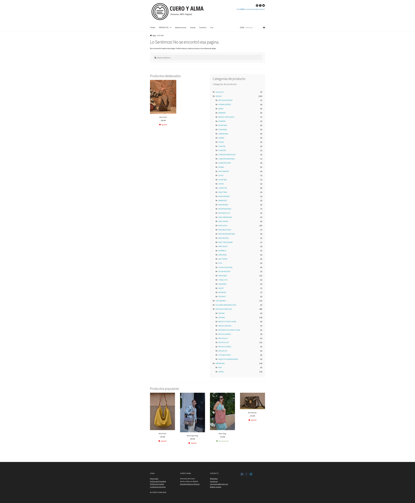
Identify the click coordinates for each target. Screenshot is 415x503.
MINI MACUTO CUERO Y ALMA (229, 330)
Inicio (154, 35)
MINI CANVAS (223, 221)
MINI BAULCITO (224, 213)
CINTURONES (221, 301)
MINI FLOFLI (222, 225)
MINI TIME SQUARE (225, 242)
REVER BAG (222, 276)
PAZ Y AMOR (222, 259)
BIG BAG (221, 313)
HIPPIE (221, 184)
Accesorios (219, 92)
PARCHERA (222, 255)
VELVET (221, 288)
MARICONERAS (224, 196)
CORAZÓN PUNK (224, 163)
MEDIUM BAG (223, 205)
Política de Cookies (157, 484)
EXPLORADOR (223, 171)
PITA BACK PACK (224, 355)
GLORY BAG (222, 180)
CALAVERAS (222, 129)
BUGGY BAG (222, 125)
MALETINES (222, 192)
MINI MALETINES (224, 230)
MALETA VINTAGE (224, 326)
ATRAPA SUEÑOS (224, 104)
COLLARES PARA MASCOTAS (226, 305)
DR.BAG (221, 167)
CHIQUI (221, 142)
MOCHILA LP (223, 338)
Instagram (214, 481)
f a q (211, 27)
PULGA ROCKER (224, 271)
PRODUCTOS (163, 27)
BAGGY (220, 109)
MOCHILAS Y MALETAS (224, 309)
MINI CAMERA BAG (225, 217)
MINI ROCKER (223, 238)
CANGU (221, 372)
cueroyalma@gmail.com (219, 484)
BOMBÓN (221, 121)
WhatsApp (214, 479)
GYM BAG (221, 317)
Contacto (202, 27)
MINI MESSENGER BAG (226, 234)
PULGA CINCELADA (225, 267)
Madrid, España (215, 487)
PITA (220, 263)
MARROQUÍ (222, 200)
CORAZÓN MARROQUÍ (226, 159)
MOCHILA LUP (223, 342)
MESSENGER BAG (224, 209)
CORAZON (222, 150)
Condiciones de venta (158, 487)
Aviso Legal (154, 479)
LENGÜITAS (222, 188)
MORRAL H (222, 251)
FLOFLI (221, 175)
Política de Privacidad (158, 481)
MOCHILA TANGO (224, 347)
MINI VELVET (223, 246)
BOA (220, 367)
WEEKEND (222, 292)
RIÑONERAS (220, 363)
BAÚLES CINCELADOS (226, 117)
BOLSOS (219, 96)
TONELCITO (222, 280)
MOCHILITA (222, 351)
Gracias (193, 27)
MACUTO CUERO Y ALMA (227, 321)
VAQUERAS (222, 284)
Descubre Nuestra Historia (190, 484)
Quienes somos (180, 27)
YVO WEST (222, 296)
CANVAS (221, 138)
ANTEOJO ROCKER (225, 100)
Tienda (152, 27)
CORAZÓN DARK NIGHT (227, 154)
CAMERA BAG (223, 134)
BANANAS (222, 113)
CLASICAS (221, 146)
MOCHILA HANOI (224, 334)
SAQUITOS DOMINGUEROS (228, 359)
